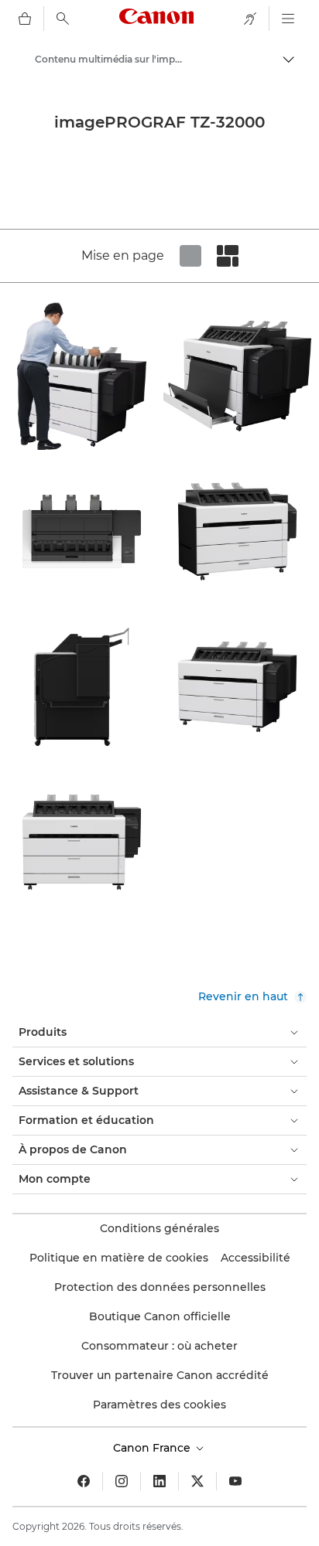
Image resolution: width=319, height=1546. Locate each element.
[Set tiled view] (190, 256)
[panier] (24, 18)
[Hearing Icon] (250, 18)
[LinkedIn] (159, 1481)
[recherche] (62, 18)
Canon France (153, 1448)
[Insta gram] (121, 1481)
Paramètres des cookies (159, 1404)
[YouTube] (235, 1481)
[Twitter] (197, 1481)
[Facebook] (83, 1481)
